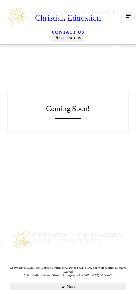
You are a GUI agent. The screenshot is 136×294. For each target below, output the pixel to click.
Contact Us (70, 38)
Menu (70, 286)
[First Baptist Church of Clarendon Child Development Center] (62, 16)
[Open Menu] (128, 16)
